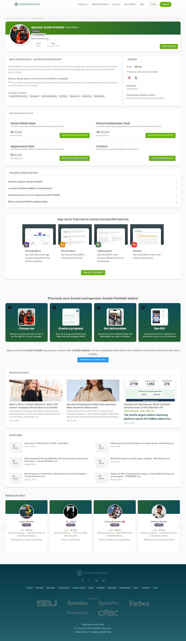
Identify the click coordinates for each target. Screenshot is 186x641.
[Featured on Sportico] (77, 603)
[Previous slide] (5, 526)
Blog (136, 588)
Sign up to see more (93, 272)
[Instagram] (82, 580)
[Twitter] (89, 580)
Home (10, 18)
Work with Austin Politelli (93, 360)
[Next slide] (180, 526)
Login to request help (162, 158)
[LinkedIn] (96, 580)
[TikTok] (103, 580)
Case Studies (78, 588)
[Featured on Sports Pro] (108, 603)
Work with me (169, 46)
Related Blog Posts (19, 373)
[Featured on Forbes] (139, 603)
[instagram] (129, 78)
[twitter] (136, 78)
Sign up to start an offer (74, 135)
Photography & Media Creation (140, 95)
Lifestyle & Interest (17, 93)
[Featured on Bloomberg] (77, 613)
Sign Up (165, 4)
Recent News (15, 435)
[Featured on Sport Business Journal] (47, 603)
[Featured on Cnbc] (108, 613)
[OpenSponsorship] (28, 4)
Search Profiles (22, 18)
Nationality (131, 85)
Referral (112, 588)
